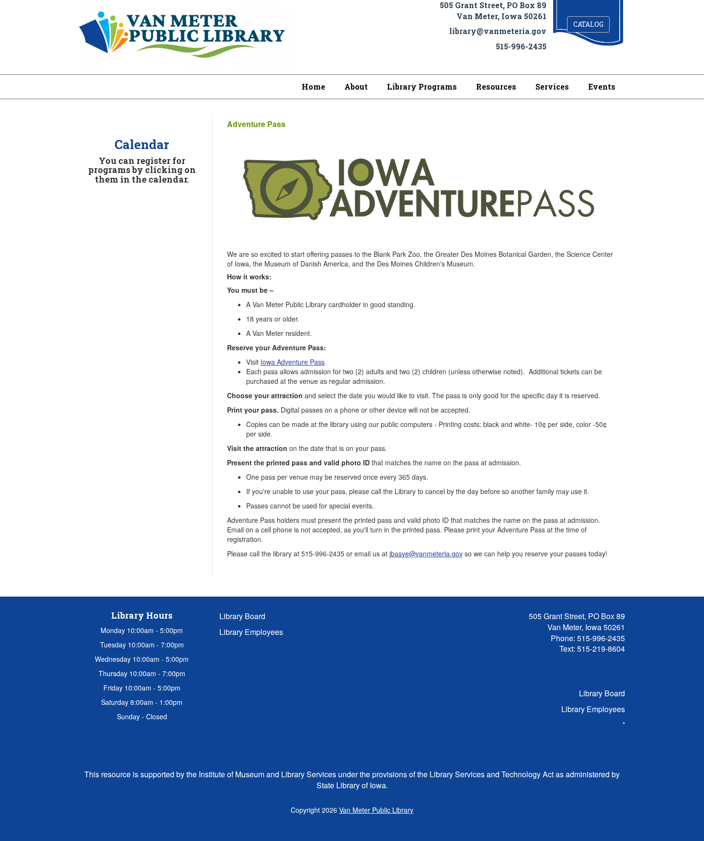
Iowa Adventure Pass (293, 362)
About (356, 86)
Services (552, 86)
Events (601, 86)
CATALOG (588, 24)
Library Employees (251, 631)
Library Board (242, 616)
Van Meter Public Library (376, 810)
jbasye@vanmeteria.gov (426, 553)
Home (313, 86)
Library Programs (422, 86)
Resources (496, 86)
